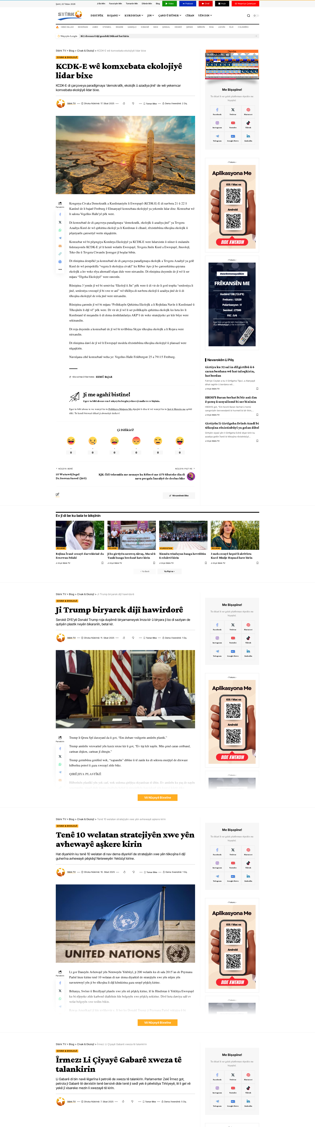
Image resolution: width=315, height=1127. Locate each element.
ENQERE (119, 27)
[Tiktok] (248, 125)
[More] (60, 269)
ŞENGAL (166, 27)
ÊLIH (231, 27)
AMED (95, 27)
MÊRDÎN (201, 27)
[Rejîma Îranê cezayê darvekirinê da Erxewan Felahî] (80, 535)
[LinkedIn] (248, 138)
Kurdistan (166, 548)
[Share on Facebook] (60, 214)
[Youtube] (232, 125)
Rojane (61, 548)
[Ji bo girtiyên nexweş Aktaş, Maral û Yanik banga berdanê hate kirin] (131, 535)
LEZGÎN (221, 27)
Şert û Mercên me (176, 409)
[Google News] (232, 138)
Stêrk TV (71, 103)
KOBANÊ (145, 27)
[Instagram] (217, 125)
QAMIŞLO (132, 27)
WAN (155, 27)
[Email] (60, 246)
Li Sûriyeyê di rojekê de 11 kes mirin (101, 36)
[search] (248, 15)
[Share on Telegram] (60, 238)
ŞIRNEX (189, 27)
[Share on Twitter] (60, 222)
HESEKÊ (178, 27)
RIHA (211, 27)
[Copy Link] (60, 254)
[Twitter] (232, 111)
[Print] (60, 262)
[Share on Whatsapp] (60, 230)
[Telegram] (217, 138)
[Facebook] (217, 111)
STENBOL (107, 27)
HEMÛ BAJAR (67, 27)
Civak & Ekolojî (67, 57)
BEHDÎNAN (83, 27)
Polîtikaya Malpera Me (120, 409)
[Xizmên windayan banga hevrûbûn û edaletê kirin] (183, 535)
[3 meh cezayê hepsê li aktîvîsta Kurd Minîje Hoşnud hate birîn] (235, 535)
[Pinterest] (248, 111)
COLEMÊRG (243, 27)
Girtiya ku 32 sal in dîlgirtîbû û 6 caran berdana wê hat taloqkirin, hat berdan (230, 371)
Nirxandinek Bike (180, 495)
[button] (256, 36)
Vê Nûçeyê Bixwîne (157, 797)
